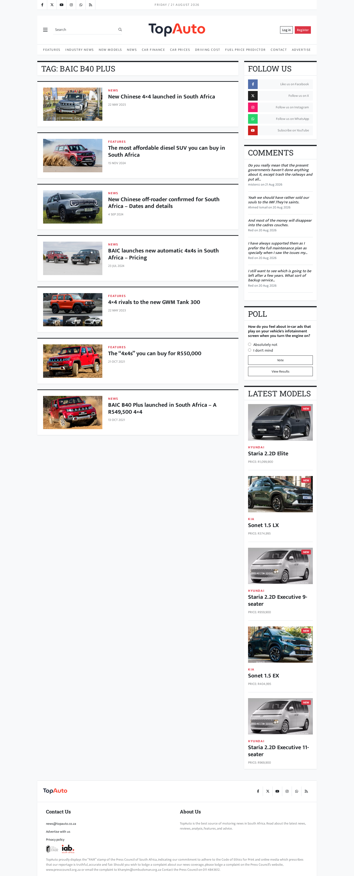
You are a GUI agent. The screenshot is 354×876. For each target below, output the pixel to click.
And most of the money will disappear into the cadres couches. (280, 222)
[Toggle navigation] (45, 30)
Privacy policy (55, 839)
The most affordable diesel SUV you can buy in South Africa (166, 151)
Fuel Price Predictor (245, 49)
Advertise (301, 49)
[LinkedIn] (90, 5)
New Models (110, 49)
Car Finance (153, 49)
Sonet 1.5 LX (263, 525)
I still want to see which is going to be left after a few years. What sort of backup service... (279, 275)
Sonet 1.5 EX (263, 676)
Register (303, 30)
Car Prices (180, 49)
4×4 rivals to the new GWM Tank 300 (154, 302)
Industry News (79, 49)
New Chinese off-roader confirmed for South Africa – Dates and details (164, 203)
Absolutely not (265, 344)
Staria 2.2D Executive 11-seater (278, 751)
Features (51, 49)
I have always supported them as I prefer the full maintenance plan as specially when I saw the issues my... (277, 248)
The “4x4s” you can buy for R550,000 (154, 353)
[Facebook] (42, 5)
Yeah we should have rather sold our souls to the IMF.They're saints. (278, 200)
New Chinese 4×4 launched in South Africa (161, 97)
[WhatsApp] (80, 5)
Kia (251, 519)
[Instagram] (71, 5)
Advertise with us (58, 831)
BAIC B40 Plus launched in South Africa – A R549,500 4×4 (162, 408)
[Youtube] (61, 5)
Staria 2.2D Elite (268, 453)
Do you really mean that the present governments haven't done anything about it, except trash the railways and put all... (280, 172)
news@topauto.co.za (61, 823)
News (132, 49)
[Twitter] (52, 5)
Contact (279, 49)
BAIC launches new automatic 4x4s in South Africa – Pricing (163, 254)
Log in (286, 30)
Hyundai (256, 447)
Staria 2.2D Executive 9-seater (277, 600)
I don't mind (263, 350)
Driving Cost (207, 49)
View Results (280, 371)
